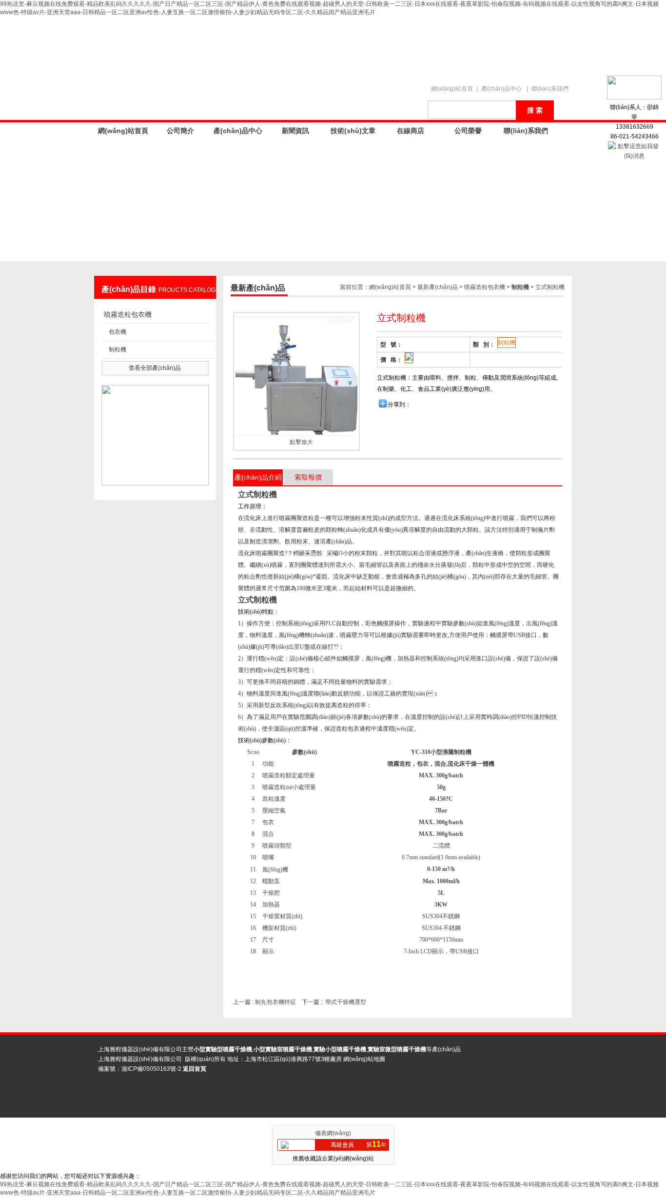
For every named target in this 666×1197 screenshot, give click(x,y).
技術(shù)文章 (353, 131)
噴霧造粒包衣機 (128, 314)
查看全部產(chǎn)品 (155, 368)
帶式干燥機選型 (345, 1002)
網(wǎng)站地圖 (364, 1059)
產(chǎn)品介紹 (258, 477)
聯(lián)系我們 (549, 88)
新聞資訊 (295, 131)
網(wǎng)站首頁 (452, 88)
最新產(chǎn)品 (437, 287)
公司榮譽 (468, 131)
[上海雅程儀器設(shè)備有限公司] (264, 46)
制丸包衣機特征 (275, 1002)
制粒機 (117, 349)
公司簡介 (180, 131)
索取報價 (308, 477)
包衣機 (117, 331)
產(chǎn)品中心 (501, 88)
